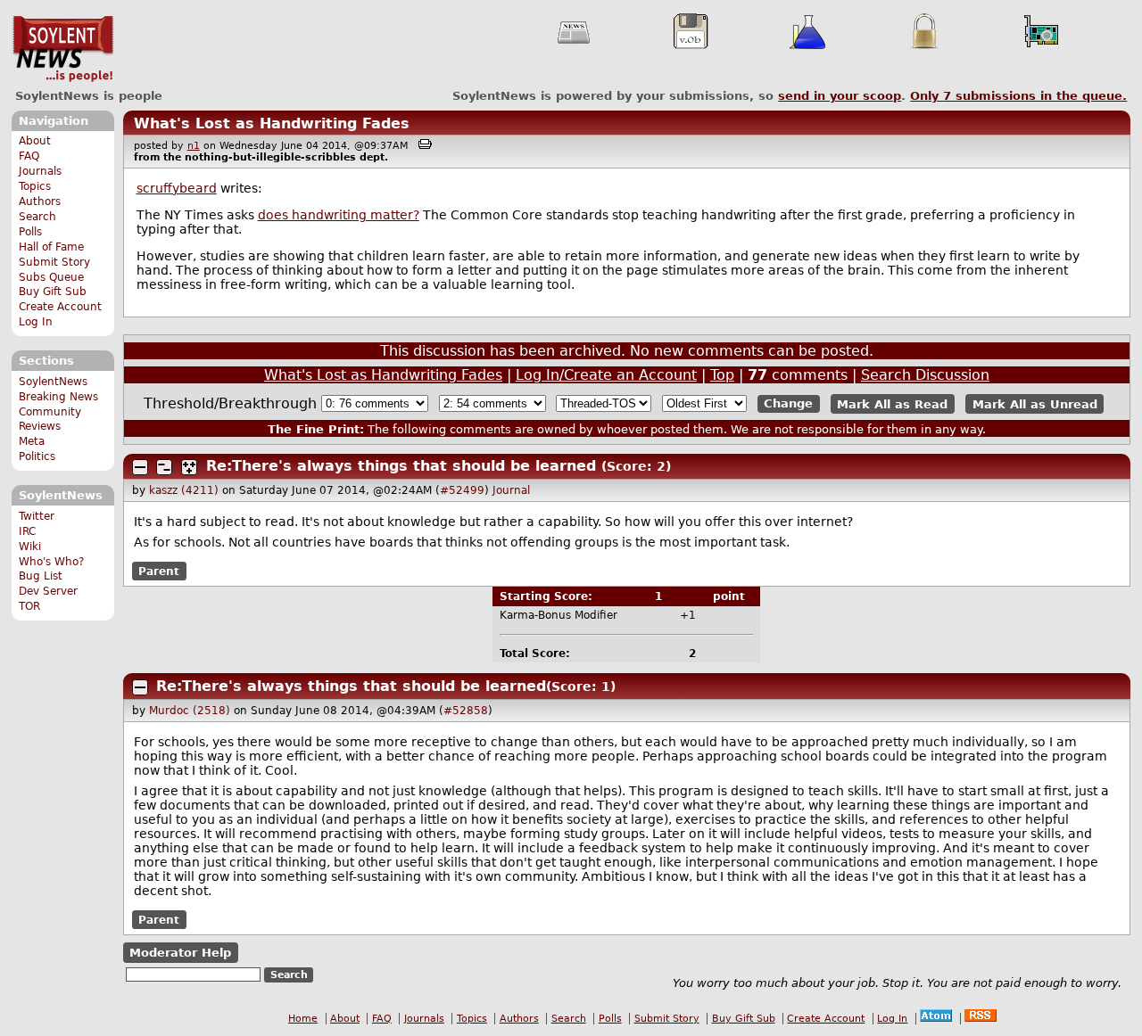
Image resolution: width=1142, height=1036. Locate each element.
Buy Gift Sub (53, 291)
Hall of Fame (51, 247)
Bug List (40, 576)
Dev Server (48, 591)
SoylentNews (63, 49)
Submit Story (54, 262)
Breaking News (58, 397)
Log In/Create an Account (606, 374)
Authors (40, 201)
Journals (40, 171)
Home (303, 1018)
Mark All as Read (892, 403)
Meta (32, 441)
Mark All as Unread (1034, 403)
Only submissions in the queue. (1018, 96)
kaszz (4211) (184, 490)
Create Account (60, 306)
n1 (193, 146)
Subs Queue (51, 277)
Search (37, 216)
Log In (36, 322)
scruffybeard (177, 188)
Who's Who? (51, 561)
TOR (29, 606)
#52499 (462, 490)
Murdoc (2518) (189, 710)
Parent (158, 571)
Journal (511, 490)
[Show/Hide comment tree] (164, 467)
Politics (37, 456)
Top (722, 374)
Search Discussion (925, 374)
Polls (30, 232)
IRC (27, 531)
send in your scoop (839, 96)
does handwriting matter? (338, 215)
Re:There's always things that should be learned (401, 465)
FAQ (29, 156)
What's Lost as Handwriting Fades (272, 123)
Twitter (36, 516)
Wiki (30, 546)
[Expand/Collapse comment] (140, 467)
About (35, 141)
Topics (35, 186)
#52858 (465, 710)
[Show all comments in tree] (189, 467)
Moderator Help (180, 952)
